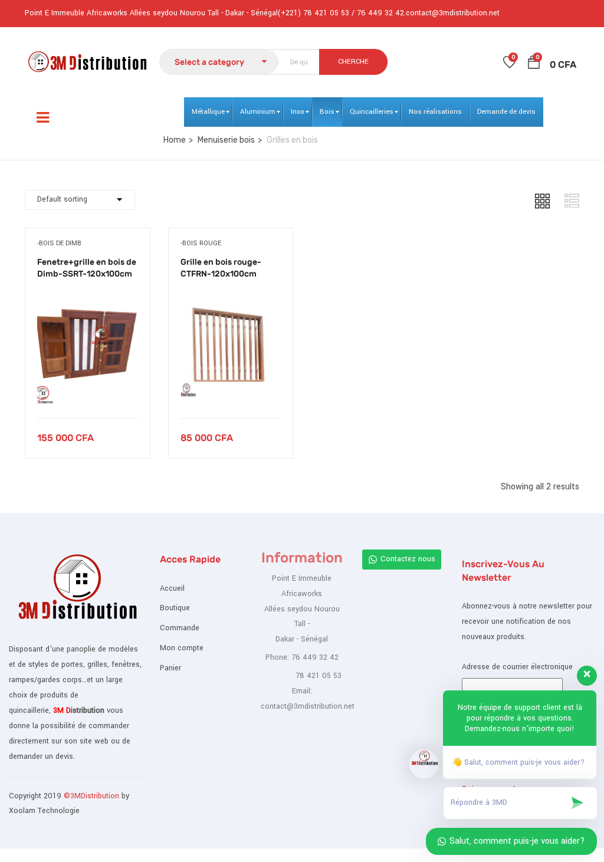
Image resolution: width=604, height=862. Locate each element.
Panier (170, 668)
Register (566, 12)
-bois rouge (200, 243)
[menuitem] (208, 112)
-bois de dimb (59, 243)
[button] (533, 64)
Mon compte (181, 648)
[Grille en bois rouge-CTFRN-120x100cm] (230, 299)
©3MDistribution (93, 796)
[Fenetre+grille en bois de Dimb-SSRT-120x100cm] (87, 299)
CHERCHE (353, 62)
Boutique (175, 608)
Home (174, 140)
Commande (179, 628)
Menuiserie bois (226, 140)
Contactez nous (407, 559)
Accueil (172, 588)
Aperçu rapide (87, 388)
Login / (541, 12)
